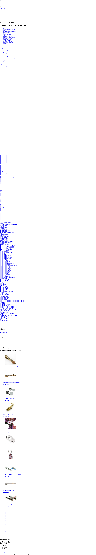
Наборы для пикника (4, 128)
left (1, 352)
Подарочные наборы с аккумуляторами (7, 152)
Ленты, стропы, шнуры (4, 317)
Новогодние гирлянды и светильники (7, 102)
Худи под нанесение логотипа (6, 221)
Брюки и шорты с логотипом (5, 193)
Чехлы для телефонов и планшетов (7, 98)
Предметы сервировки (4, 179)
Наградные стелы (3, 121)
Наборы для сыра (3, 144)
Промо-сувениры (3, 225)
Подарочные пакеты (4, 299)
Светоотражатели (3, 231)
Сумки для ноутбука (4, 288)
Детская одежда (3, 196)
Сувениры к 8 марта (4, 280)
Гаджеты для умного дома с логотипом (7, 306)
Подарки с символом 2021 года (6, 115)
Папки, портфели (3, 92)
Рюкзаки (2, 285)
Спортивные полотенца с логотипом (7, 246)
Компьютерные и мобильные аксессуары (8, 309)
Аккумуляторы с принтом (5, 56)
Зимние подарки (3, 101)
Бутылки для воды (3, 168)
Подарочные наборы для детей (6, 147)
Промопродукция (3, 229)
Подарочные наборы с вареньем (6, 153)
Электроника (2, 302)
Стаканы (2, 182)
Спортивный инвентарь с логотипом (7, 248)
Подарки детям (3, 254)
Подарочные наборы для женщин (6, 149)
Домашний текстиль (6, 32)
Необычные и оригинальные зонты (7, 53)
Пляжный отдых (3, 130)
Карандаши (2, 235)
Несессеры (2, 283)
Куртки (1, 201)
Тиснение (7, 534)
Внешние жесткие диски (5, 305)
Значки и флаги (3, 117)
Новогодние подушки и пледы (6, 110)
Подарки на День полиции (5, 268)
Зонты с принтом (3, 63)
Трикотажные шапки (4, 212)
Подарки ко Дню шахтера (5, 256)
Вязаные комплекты (4, 195)
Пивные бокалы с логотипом (6, 178)
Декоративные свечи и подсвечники (9, 31)
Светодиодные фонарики (5, 230)
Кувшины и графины (4, 173)
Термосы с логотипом (4, 186)
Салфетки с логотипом (7, 39)
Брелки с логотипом (4, 227)
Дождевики (2, 198)
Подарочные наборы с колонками (6, 155)
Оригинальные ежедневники (6, 49)
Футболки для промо (4, 218)
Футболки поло (3, 219)
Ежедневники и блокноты (5, 45)
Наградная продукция (4, 116)
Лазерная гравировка (9, 535)
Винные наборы (3, 140)
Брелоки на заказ (8, 517)
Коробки (6, 526)
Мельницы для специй (4, 176)
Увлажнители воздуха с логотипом (7, 313)
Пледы (4, 35)
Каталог (4, 11)
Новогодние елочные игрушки (6, 105)
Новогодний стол (3, 112)
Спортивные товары (4, 135)
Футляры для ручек (4, 240)
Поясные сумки (3, 284)
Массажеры (2, 243)
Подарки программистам (5, 276)
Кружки (2, 172)
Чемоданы (2, 292)
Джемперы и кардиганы (5, 197)
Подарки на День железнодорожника (7, 263)
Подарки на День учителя (5, 271)
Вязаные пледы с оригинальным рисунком (8, 58)
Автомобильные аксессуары (5, 123)
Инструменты (3, 126)
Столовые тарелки (3, 183)
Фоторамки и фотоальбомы (8, 42)
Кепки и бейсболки (4, 200)
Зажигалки (2, 228)
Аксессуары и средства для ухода (9, 29)
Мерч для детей (3, 65)
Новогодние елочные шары (5, 106)
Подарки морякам (3, 259)
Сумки (1, 281)
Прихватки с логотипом (7, 38)
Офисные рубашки (4, 204)
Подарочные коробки (4, 298)
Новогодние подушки (4, 109)
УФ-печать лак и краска (9, 531)
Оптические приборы (4, 129)
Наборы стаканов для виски (5, 145)
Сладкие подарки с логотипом (6, 94)
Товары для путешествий (5, 136)
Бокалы (1, 167)
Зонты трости (3, 52)
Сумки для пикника (4, 289)
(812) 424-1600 (3, 2)
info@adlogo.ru (3, 5)
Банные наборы (3, 124)
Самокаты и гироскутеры (5, 244)
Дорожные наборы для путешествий (7, 141)
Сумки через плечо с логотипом (6, 291)
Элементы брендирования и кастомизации (8, 224)
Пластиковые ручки (4, 238)
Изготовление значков (7, 14)
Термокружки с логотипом (5, 184)
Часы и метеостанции (4, 95)
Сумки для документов (4, 287)
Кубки (1, 118)
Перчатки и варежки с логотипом (6, 206)
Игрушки (4, 33)
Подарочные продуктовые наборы (7, 163)
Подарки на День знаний (5, 264)
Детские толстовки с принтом (6, 59)
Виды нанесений (6, 16)
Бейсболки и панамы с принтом (6, 57)
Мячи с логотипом (4, 127)
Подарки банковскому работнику (6, 252)
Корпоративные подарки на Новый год (7, 99)
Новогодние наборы (4, 107)
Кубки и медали (3, 119)
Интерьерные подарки (7, 34)
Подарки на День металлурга (6, 266)
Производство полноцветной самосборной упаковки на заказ (12, 300)
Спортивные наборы (4, 164)
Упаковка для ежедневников (5, 50)
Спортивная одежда (4, 210)
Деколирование (8, 530)
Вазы (4, 30)
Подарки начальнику (4, 275)
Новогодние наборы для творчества (7, 108)
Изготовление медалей (7, 15)
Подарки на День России (5, 269)
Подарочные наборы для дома (6, 148)
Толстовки (2, 211)
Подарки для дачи (3, 131)
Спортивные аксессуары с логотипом (7, 245)
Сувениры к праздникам (5, 250)
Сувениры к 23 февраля (4, 279)
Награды (2, 89)
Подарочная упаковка (4, 297)
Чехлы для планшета (4, 293)
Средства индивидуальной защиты (7, 232)
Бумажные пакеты (8, 527)
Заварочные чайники (4, 169)
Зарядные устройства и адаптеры (6, 308)
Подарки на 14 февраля (4, 260)
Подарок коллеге (3, 278)
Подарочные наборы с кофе (5, 156)
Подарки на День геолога (5, 262)
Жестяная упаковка (4, 296)
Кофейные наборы (3, 171)
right (1, 507)
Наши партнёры (8, 513)
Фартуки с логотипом (4, 213)
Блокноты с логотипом (4, 46)
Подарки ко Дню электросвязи (6, 257)
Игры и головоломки (4, 125)
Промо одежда (3, 191)
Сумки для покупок (4, 290)
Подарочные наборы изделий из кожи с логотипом (10, 151)
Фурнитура (2, 319)
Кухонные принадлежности (5, 174)
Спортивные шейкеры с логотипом (7, 247)
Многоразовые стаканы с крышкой (7, 177)
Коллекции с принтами (4, 55)
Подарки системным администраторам (7, 277)
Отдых (1, 122)
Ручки (1, 233)
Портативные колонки (4, 312)
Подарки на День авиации (5, 261)
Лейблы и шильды (3, 316)
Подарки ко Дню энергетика (5, 258)
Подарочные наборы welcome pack (7, 146)
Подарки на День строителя (5, 270)
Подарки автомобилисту (5, 251)
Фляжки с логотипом (4, 187)
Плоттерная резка (8, 536)
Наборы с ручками (4, 237)
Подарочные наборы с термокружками (7, 160)
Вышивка (7, 533)
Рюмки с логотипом (4, 181)
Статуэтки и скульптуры (7, 41)
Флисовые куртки (3, 214)
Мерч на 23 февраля (4, 66)
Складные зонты (3, 54)
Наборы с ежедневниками (5, 48)
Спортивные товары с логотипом (6, 241)
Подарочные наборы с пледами (6, 159)
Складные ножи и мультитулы (6, 133)
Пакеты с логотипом (9, 520)
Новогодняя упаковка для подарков (7, 113)
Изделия (4, 13)
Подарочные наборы (4, 138)
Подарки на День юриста (5, 273)
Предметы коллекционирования (9, 37)
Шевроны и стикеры (4, 320)
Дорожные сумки (3, 282)
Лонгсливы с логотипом (5, 202)
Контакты (4, 17)
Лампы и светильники (4, 310)
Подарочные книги (4, 93)
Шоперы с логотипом (4, 294)
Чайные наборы (3, 190)
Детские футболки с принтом (6, 60)
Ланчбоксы (2, 175)
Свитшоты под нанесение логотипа (7, 208)
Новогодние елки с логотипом (6, 103)
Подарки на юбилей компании (6, 274)
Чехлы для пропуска (4, 97)
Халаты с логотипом (4, 220)
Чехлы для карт (3, 96)
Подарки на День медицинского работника (8, 265)
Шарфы (1, 223)
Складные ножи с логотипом (6, 134)
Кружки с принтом (4, 64)
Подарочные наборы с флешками (6, 161)
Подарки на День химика (5, 272)
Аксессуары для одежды (5, 192)
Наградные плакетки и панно (6, 120)
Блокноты (7, 523)
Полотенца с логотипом (7, 36)
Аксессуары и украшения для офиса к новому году (10, 100)
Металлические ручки (4, 236)
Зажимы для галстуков (9, 525)
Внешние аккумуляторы (5, 304)
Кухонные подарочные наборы (6, 142)
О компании (5, 12)
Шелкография (7, 537)
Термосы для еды (3, 185)
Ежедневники (3, 47)
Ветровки (2, 194)
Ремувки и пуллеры (4, 318)
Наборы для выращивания (5, 143)
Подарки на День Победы (5, 267)
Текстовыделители (4, 239)
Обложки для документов (5, 91)
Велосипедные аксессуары (5, 242)
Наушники (2, 311)
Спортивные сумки (4, 286)
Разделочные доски (4, 180)
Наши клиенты (8, 512)
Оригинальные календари (5, 114)
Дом (3, 28)
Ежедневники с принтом (5, 62)
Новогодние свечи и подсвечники (6, 111)
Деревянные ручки (4, 234)
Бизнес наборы (3, 139)
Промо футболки (3, 207)
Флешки (2, 314)
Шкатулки (5, 43)
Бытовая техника (3, 303)
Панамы (2, 205)
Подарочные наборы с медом (6, 157)
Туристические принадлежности (6, 137)
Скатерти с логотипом (7, 40)
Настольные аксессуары (5, 90)
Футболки (2, 217)
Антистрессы (3, 226)
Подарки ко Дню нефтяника (5, 255)
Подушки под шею (4, 132)
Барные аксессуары (4, 166)
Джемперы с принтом (4, 61)
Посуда (1, 165)
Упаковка (2, 295)
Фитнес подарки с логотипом (6, 249)
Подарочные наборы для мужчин (6, 150)
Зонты (1, 51)
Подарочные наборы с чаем (5, 162)
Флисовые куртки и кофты (5, 215)
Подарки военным (3, 253)
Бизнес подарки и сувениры (10, 519)
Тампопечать (7, 532)
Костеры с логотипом (4, 170)
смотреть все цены (4, 332)
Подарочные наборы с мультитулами (7, 158)
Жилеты (2, 199)
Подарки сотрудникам (9, 518)
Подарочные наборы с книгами (6, 154)
